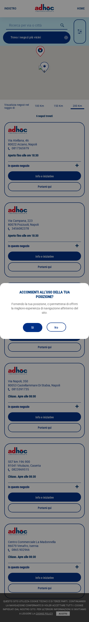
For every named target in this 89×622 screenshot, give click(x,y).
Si (32, 327)
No (56, 327)
